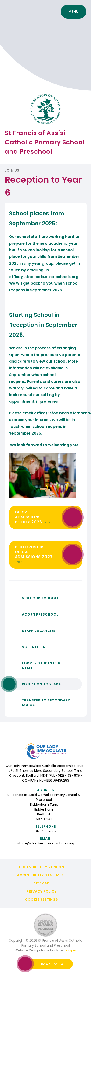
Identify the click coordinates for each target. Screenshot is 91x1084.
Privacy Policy (42, 891)
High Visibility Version (41, 867)
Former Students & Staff (41, 665)
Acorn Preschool (40, 614)
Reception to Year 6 (42, 684)
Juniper (71, 950)
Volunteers (33, 647)
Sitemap (41, 883)
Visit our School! (40, 598)
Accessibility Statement (41, 875)
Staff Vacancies (39, 630)
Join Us (12, 170)
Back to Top (53, 963)
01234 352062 (45, 831)
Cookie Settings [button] (41, 899)
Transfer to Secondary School (46, 702)
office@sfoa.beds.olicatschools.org (43, 276)
